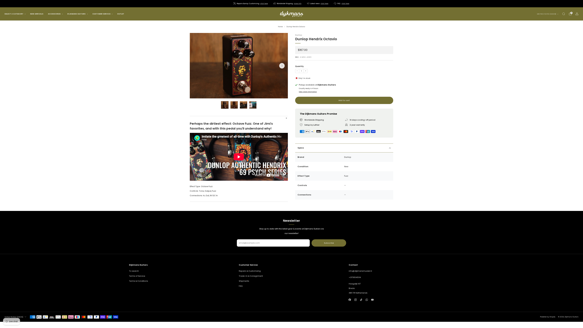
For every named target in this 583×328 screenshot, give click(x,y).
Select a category (14, 14)
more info (297, 3)
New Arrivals (36, 14)
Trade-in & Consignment (251, 276)
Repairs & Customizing (250, 271)
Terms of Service (137, 276)
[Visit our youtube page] (372, 300)
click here (264, 3)
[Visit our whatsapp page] (367, 300)
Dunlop (298, 35)
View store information (308, 92)
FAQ (241, 286)
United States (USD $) (546, 14)
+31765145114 (355, 277)
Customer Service (101, 14)
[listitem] (251, 3)
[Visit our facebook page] (350, 300)
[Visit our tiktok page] (361, 300)
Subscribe (329, 243)
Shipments (244, 281)
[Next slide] (282, 66)
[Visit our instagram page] (355, 300)
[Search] (563, 13)
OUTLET (120, 14)
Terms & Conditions (138, 281)
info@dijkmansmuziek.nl (360, 271)
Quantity (299, 66)
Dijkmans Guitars (76, 14)
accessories (54, 14)
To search (134, 271)
